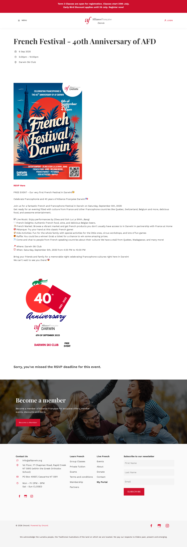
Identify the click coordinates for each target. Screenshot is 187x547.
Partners (74, 487)
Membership (76, 482)
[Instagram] (32, 496)
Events (100, 461)
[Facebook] (19, 496)
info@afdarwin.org (32, 460)
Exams (73, 472)
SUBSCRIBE (134, 491)
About (100, 466)
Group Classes (77, 461)
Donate (101, 472)
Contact (101, 477)
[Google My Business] (25, 496)
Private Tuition (77, 466)
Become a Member (25, 420)
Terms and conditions (81, 477)
